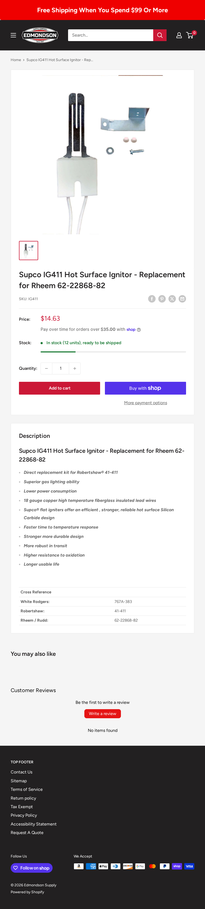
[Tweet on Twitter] (172, 299)
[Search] (160, 35)
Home (16, 60)
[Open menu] (13, 35)
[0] (190, 35)
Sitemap (19, 780)
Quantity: (28, 368)
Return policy (23, 798)
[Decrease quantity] (46, 368)
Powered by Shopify (27, 892)
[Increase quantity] (74, 368)
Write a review (102, 713)
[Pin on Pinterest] (162, 299)
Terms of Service (27, 789)
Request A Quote (27, 832)
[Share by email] (182, 299)
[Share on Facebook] (152, 299)
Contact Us (21, 772)
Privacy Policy (24, 815)
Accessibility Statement (34, 824)
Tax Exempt (22, 806)
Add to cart (59, 388)
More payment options (145, 402)
